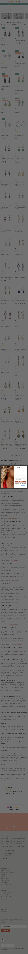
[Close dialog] (26, 467)
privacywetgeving (23, 485)
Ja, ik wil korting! (20, 481)
